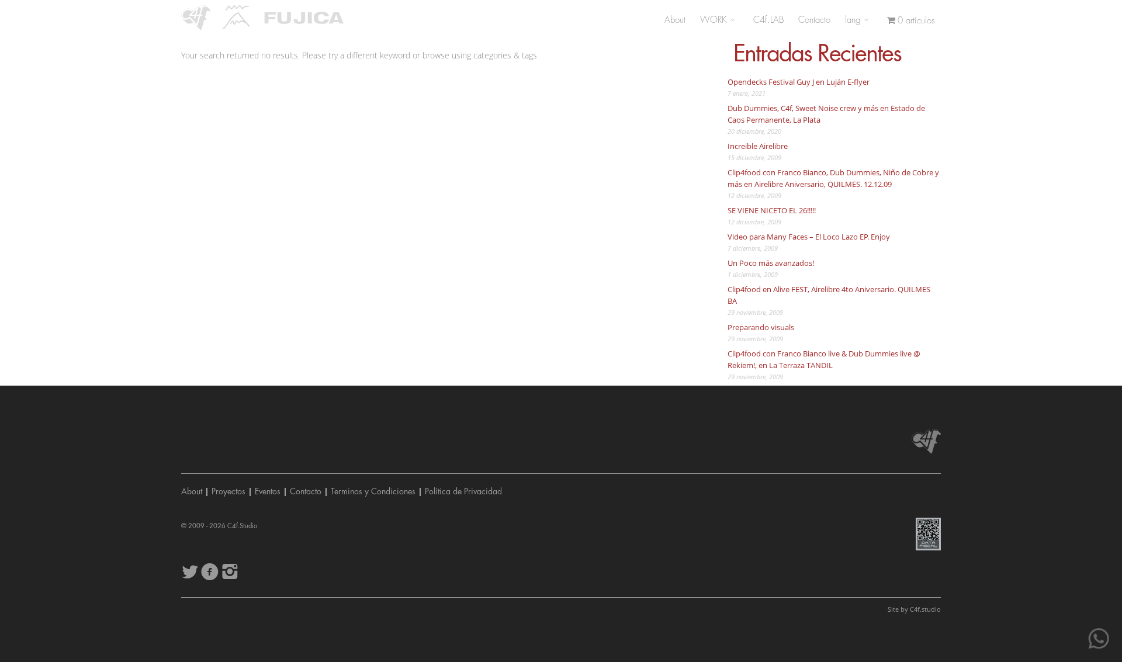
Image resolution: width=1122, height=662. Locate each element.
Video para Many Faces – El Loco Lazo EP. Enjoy (809, 236)
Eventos (267, 491)
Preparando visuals (761, 327)
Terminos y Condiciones (373, 491)
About (674, 20)
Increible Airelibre (758, 146)
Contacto (814, 20)
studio (925, 609)
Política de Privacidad (463, 491)
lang (854, 20)
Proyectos (228, 491)
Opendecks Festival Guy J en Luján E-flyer (799, 82)
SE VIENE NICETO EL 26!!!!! (772, 210)
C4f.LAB (768, 20)
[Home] (195, 17)
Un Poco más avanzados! (771, 263)
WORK (715, 20)
